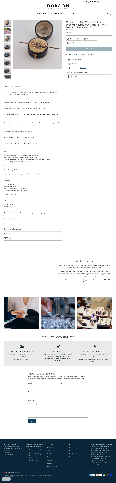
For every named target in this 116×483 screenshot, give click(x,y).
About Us (50, 448)
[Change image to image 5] (7, 54)
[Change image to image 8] (7, 78)
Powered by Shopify (8, 476)
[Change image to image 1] (7, 23)
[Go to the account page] (107, 13)
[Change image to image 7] (7, 70)
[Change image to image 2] (7, 31)
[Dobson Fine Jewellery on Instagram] (88, 2)
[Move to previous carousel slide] (106, 433)
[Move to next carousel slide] (110, 433)
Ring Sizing (50, 454)
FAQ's (49, 451)
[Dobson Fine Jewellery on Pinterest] (92, 2)
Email (61, 383)
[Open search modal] (4, 13)
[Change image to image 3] (7, 38)
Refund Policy (73, 451)
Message (31, 400)
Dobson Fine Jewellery (18, 475)
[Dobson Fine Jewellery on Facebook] (86, 2)
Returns (49, 460)
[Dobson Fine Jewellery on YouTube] (95, 2)
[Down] (7, 80)
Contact (49, 463)
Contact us (83, 68)
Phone (30, 392)
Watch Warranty (52, 466)
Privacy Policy (73, 448)
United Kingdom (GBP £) (105, 2)
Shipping (77, 54)
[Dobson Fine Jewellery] (58, 7)
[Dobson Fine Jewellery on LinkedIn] (90, 2)
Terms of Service (74, 457)
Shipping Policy (73, 454)
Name (30, 383)
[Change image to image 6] (7, 62)
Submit (32, 421)
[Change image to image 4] (7, 46)
